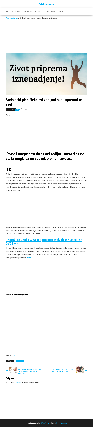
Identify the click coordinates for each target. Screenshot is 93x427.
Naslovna (16, 11)
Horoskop (27, 11)
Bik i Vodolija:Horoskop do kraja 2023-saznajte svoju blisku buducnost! (29, 371)
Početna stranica (12, 18)
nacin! (29, 258)
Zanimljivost (50, 11)
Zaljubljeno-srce (46, 4)
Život (61, 11)
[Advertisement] (46, 38)
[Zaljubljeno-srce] (7, 11)
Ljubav (38, 11)
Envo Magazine (61, 423)
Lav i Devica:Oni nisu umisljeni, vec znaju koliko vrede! (63, 370)
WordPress (45, 423)
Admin (25, 109)
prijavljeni (17, 383)
